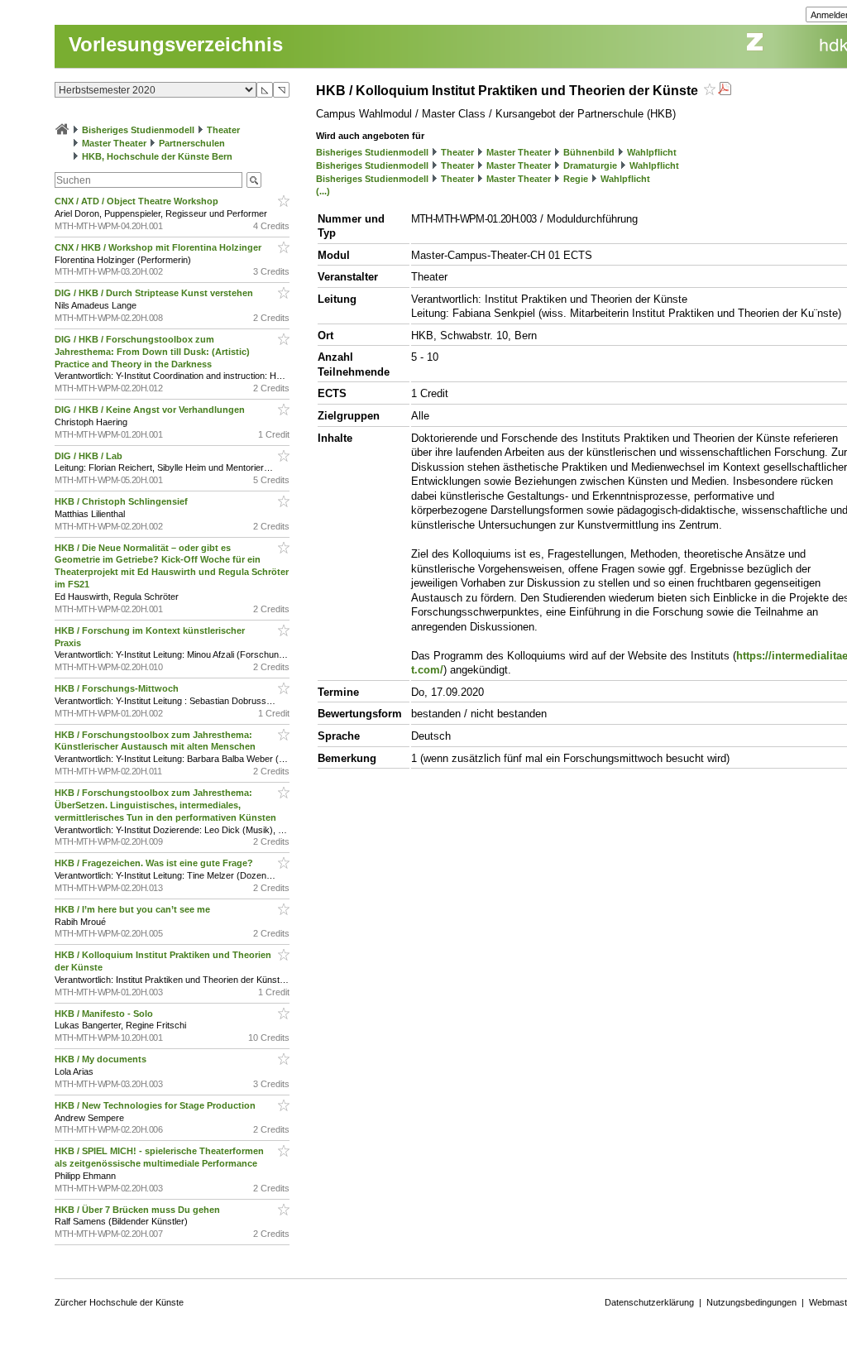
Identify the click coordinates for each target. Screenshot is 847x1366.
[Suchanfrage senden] (253, 180)
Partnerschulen (192, 143)
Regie (575, 179)
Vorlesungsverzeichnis (176, 44)
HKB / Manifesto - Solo (105, 1014)
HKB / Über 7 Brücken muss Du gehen (139, 1210)
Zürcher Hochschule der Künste (119, 1302)
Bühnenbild (589, 152)
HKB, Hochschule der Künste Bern (157, 156)
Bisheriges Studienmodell (138, 130)
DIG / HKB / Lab (90, 456)
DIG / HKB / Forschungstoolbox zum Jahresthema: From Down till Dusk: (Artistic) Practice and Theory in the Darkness (152, 351)
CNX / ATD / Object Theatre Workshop (138, 201)
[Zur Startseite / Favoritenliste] (62, 130)
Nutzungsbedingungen (751, 1302)
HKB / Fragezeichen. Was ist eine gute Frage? (155, 863)
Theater (223, 130)
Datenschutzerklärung (649, 1302)
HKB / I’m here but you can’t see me (134, 909)
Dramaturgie (590, 165)
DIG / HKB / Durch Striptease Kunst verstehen (155, 293)
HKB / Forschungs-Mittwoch (118, 688)
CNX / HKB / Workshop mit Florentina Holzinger (159, 247)
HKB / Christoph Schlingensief (122, 501)
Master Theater (114, 143)
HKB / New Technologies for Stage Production (156, 1105)
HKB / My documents (102, 1059)
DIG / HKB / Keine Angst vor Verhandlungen (151, 410)
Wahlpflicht (652, 152)
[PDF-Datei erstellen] (724, 91)
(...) (323, 191)
